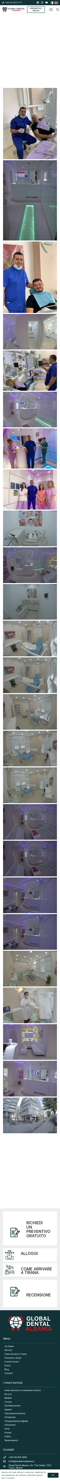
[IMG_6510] (30, 1079)
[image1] (30, 490)
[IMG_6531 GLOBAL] (30, 858)
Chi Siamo (9, 1346)
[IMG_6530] (30, 895)
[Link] (13, 9)
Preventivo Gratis (13, 1358)
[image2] (30, 371)
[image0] (30, 123)
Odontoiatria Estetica (15, 1413)
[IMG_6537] (30, 602)
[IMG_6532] (30, 785)
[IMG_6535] (30, 675)
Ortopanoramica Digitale (16, 1421)
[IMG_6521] (30, 968)
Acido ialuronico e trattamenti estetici (23, 1390)
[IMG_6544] (30, 528)
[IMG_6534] (30, 712)
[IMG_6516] (30, 1005)
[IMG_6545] (30, 409)
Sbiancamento (11, 1440)
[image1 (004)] (30, 277)
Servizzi (8, 1350)
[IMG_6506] (30, 200)
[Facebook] (38, 2)
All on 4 (8, 1394)
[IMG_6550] (30, 332)
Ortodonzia (10, 1417)
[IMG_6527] (30, 932)
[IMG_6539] (30, 565)
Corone (8, 1402)
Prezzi (7, 1365)
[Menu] (51, 9)
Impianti (8, 1409)
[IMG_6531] (30, 822)
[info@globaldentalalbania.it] (5, 1461)
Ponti (7, 1429)
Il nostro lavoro (12, 1362)
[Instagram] (42, 2)
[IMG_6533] (30, 748)
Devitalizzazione (12, 1406)
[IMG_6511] (30, 1042)
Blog (7, 1369)
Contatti (9, 1373)
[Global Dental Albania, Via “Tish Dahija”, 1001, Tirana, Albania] (5, 1466)
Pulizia (8, 1436)
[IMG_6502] (30, 1115)
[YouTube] (46, 2)
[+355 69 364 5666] (5, 1457)
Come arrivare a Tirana (15, 1354)
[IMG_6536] (30, 638)
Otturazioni (10, 1425)
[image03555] (30, 448)
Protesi (8, 1433)
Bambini (8, 1398)
